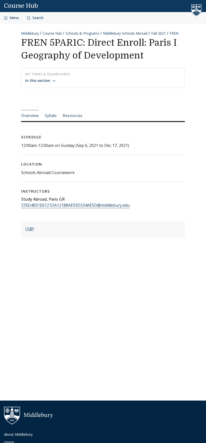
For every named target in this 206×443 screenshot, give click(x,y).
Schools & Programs (82, 33)
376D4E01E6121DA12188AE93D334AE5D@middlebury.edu (75, 205)
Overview (30, 115)
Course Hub (21, 5)
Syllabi (51, 115)
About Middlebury (18, 434)
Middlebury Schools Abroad (125, 33)
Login (29, 228)
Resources (72, 115)
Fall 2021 (158, 33)
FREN (174, 33)
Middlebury (30, 33)
